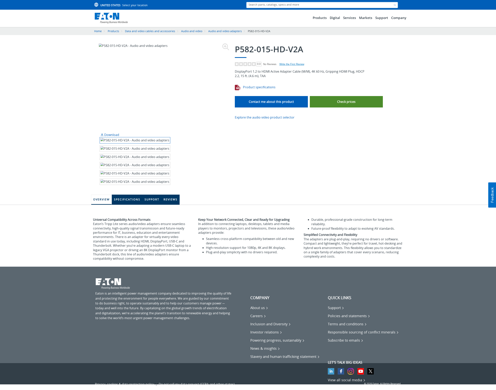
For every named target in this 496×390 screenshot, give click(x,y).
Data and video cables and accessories (150, 31)
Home (98, 31)
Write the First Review (291, 64)
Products (113, 31)
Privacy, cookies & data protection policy (124, 384)
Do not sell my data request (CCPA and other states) (197, 384)
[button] (346, 101)
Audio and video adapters (225, 31)
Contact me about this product (271, 102)
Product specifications (259, 87)
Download (111, 135)
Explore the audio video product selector (264, 117)
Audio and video (191, 31)
